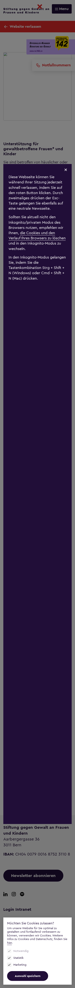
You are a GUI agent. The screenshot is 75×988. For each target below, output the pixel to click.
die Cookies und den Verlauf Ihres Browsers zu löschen (37, 235)
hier (9, 943)
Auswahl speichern (27, 976)
